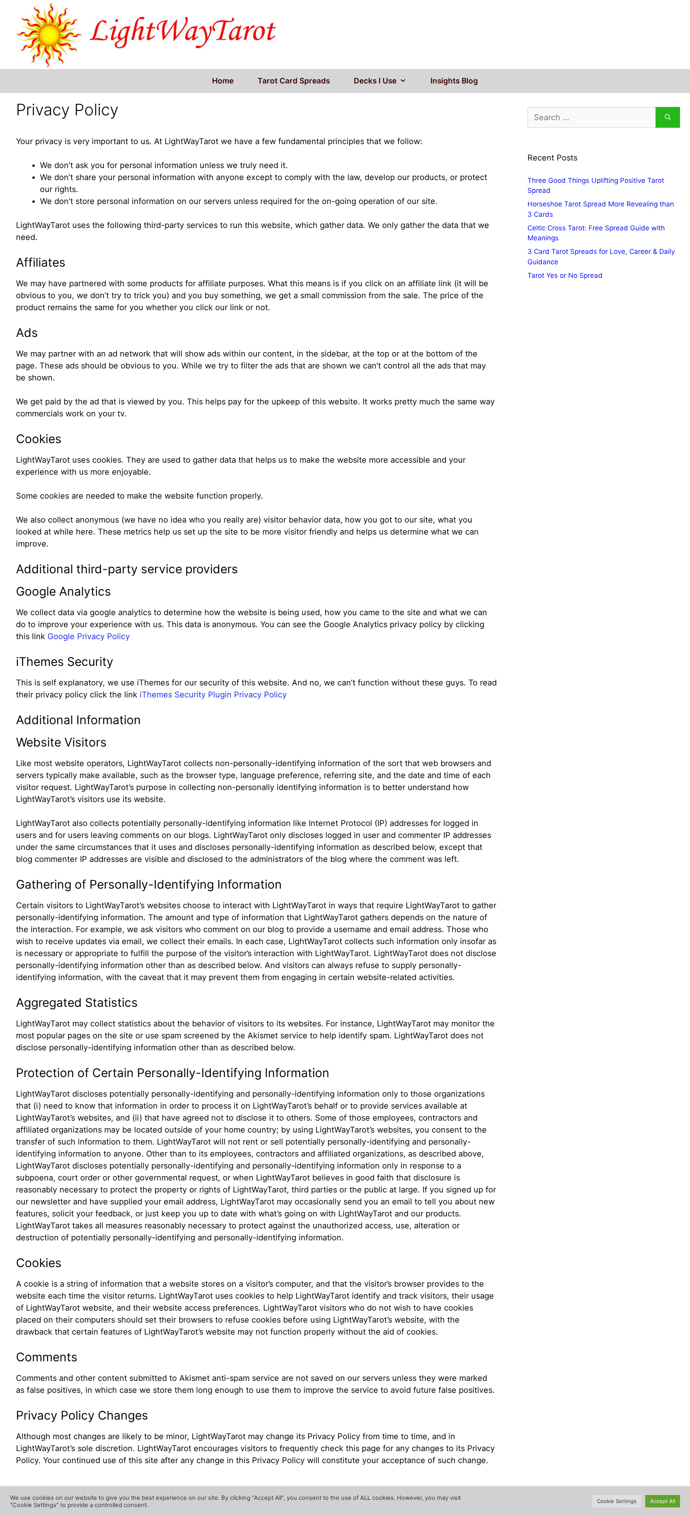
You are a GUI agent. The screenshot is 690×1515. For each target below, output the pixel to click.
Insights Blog (454, 80)
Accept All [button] (662, 1501)
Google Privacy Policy (89, 636)
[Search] (668, 117)
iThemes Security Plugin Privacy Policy (213, 694)
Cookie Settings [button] (616, 1501)
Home (223, 80)
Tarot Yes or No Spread (565, 275)
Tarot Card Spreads (294, 80)
